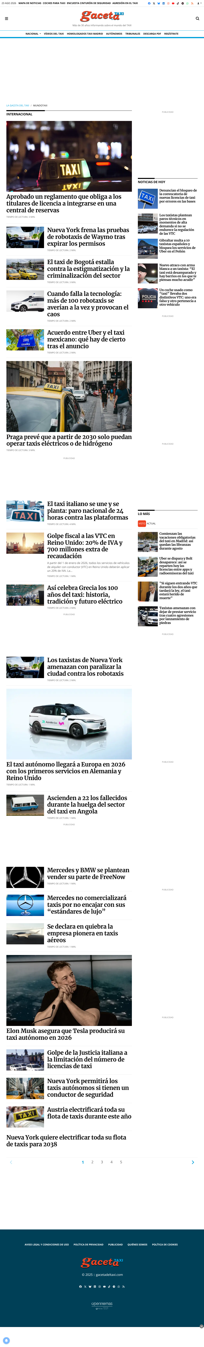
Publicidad (115, 1244)
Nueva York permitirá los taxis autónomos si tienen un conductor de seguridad (88, 1087)
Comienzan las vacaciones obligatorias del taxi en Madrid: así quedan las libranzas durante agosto (177, 541)
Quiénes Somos (137, 1244)
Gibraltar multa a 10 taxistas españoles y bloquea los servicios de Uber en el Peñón (177, 245)
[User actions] (199, 3)
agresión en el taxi (125, 3)
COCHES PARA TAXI (54, 3)
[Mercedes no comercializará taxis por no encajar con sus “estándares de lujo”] (25, 905)
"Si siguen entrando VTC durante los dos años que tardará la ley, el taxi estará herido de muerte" (178, 590)
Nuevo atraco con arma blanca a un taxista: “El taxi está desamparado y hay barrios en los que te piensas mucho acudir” (177, 272)
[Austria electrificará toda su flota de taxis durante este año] (25, 1116)
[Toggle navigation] (6, 18)
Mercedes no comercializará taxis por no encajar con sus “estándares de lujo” (86, 904)
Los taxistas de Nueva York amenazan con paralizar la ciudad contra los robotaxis (85, 666)
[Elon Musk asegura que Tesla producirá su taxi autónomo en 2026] (69, 990)
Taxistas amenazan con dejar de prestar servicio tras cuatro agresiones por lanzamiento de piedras (177, 615)
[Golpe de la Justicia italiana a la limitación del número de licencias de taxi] (25, 1059)
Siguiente (193, 1162)
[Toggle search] (197, 18)
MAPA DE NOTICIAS (30, 3)
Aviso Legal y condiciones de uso (47, 1244)
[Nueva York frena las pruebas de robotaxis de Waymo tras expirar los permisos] (25, 237)
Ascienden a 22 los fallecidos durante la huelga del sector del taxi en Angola (87, 804)
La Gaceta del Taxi (17, 105)
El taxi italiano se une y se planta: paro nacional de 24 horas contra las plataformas (87, 510)
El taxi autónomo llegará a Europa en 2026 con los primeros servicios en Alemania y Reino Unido (66, 771)
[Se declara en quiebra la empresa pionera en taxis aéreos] (25, 933)
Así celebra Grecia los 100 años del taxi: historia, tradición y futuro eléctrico (85, 594)
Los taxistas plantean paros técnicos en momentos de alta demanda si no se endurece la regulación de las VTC (176, 224)
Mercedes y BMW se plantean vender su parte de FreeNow (88, 873)
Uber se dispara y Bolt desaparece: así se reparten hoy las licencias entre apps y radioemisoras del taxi (176, 566)
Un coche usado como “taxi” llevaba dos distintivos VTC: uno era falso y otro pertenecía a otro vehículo (177, 297)
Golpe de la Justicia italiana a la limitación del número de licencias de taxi (87, 1059)
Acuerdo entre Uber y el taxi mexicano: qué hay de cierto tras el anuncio (86, 339)
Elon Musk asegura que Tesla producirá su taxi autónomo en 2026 (65, 1034)
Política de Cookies (165, 1244)
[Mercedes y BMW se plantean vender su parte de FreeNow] (25, 877)
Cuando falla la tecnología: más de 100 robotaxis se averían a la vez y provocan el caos (87, 304)
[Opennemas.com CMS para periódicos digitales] (102, 1306)
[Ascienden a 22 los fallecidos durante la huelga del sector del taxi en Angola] (25, 805)
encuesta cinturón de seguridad (89, 3)
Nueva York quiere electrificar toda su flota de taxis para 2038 (66, 1141)
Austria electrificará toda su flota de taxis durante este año (89, 1113)
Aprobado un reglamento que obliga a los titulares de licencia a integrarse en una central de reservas (63, 203)
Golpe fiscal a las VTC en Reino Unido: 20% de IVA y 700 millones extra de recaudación (85, 546)
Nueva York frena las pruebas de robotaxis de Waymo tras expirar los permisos (88, 236)
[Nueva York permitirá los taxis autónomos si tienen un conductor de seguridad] (25, 1088)
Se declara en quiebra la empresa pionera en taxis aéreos (82, 933)
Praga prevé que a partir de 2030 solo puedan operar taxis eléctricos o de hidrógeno (69, 440)
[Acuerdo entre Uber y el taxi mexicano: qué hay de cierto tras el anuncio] (25, 339)
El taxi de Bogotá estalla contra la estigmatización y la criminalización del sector (88, 268)
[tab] (142, 523)
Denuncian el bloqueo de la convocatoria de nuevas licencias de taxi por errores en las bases (178, 196)
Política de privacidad (88, 1244)
